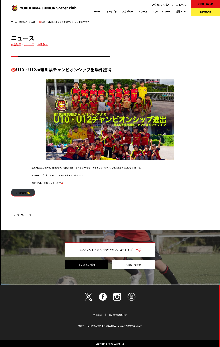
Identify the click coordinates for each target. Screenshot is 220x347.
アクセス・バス (161, 4)
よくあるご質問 (86, 265)
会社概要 (97, 314)
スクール (142, 11)
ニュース (181, 4)
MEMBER (205, 12)
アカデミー (127, 11)
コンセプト (111, 11)
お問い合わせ (205, 4)
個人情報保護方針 (118, 314)
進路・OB (181, 11)
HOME (97, 11)
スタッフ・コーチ (162, 11)
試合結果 (16, 44)
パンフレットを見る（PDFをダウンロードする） (107, 249)
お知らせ (42, 44)
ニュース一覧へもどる (21, 215)
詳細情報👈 (23, 193)
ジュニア (29, 44)
